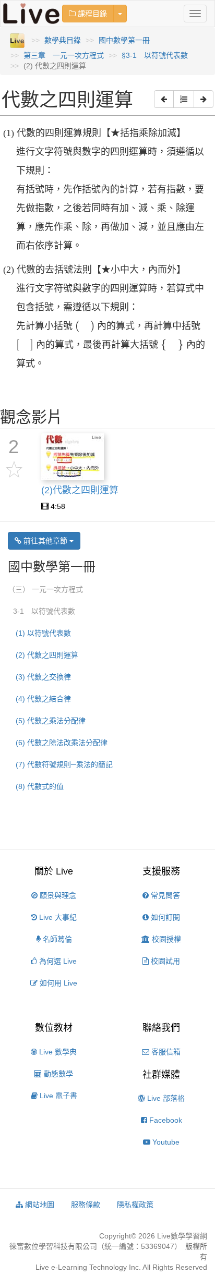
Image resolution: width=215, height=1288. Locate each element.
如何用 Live (57, 983)
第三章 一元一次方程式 (63, 55)
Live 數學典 (57, 1052)
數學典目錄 (62, 40)
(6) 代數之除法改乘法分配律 (62, 742)
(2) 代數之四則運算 (47, 655)
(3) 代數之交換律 (43, 677)
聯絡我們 (161, 1028)
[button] (164, 99)
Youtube (165, 1142)
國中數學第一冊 (124, 40)
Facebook (164, 1120)
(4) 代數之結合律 (43, 699)
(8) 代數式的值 (40, 786)
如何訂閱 (164, 917)
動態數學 (57, 1074)
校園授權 (165, 939)
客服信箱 (165, 1052)
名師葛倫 (56, 939)
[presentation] (84, 326)
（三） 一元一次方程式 (45, 589)
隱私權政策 (135, 1204)
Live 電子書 (57, 1095)
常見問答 (164, 895)
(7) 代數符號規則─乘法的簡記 (64, 764)
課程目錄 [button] (91, 13)
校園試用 (164, 961)
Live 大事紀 (57, 917)
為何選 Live (57, 961)
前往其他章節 (45, 541)
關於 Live (53, 871)
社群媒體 (161, 1075)
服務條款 (85, 1204)
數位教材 (54, 1028)
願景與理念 (57, 895)
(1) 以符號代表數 (43, 633)
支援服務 (161, 871)
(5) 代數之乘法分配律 (51, 720)
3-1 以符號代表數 (44, 611)
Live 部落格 (165, 1098)
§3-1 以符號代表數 (155, 55)
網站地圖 (38, 1204)
